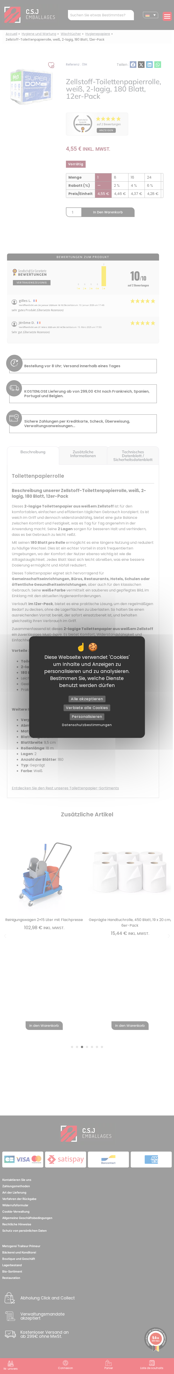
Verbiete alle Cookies (87, 707)
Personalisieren (87, 716)
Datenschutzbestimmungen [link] (87, 725)
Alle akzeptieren (87, 699)
